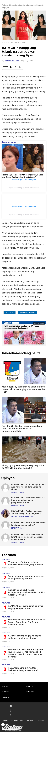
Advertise (31, 720)
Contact (41, 720)
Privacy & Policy (17, 720)
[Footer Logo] (12, 727)
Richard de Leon (12, 61)
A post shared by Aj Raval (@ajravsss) (24, 187)
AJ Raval (9, 312)
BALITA (5, 686)
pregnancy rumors (27, 312)
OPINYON (5, 698)
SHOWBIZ (5, 692)
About (5, 720)
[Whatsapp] (20, 67)
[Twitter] (16, 67)
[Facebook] (11, 67)
